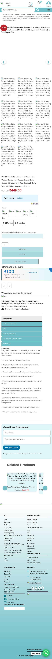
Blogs (6, 579)
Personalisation (14, 15)
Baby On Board (32, 522)
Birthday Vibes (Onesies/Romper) (27, 301)
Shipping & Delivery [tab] (9, 334)
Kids (28, 530)
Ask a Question (11, 447)
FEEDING (30, 538)
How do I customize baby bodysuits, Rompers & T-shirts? (14, 544)
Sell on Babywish (9, 590)
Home (5, 15)
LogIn (6, 561)
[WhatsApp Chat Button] (46, 653)
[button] (49, 10)
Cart (5, 519)
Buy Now (22, 254)
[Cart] (38, 3)
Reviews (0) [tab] (7, 344)
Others (29, 551)
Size (3, 218)
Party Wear (30, 549)
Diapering (30, 535)
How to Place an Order (11, 587)
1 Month (39, 15)
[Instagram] (42, 587)
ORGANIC (30, 546)
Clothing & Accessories (34, 527)
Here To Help (31, 560)
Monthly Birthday (27, 15)
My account (7, 522)
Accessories (31, 543)
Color (4, 208)
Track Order (8, 527)
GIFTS (29, 541)
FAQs (5, 558)
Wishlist (6, 525)
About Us (7, 571)
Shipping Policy (9, 533)
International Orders (33, 563)
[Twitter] (36, 587)
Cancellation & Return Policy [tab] (12, 339)
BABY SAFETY (32, 519)
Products (7, 582)
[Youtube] (39, 587)
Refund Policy (8, 555)
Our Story (7, 577)
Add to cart (22, 249)
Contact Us (7, 574)
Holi (28, 533)
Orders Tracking (9, 547)
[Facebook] (32, 587)
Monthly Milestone (20, 303)
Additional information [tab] (10, 324)
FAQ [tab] (4, 329)
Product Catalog (9, 584)
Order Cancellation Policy (12, 553)
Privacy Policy (8, 538)
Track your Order (32, 557)
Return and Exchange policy (13, 550)
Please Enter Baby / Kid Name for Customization (19, 232)
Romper (40, 303)
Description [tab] (7, 319)
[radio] (5, 213)
